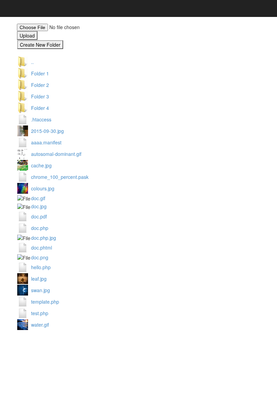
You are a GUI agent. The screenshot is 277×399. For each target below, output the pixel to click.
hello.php (41, 267)
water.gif (40, 324)
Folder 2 (40, 84)
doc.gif (38, 198)
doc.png (39, 257)
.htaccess (41, 119)
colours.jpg (42, 188)
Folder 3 (40, 96)
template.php (45, 301)
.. (32, 61)
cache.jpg (41, 165)
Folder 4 (40, 107)
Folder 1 (40, 73)
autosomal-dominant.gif (56, 153)
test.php (39, 313)
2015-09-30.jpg (47, 130)
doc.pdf (39, 216)
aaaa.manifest (46, 142)
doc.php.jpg (43, 237)
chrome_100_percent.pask (60, 176)
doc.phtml (41, 247)
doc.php (39, 228)
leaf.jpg (39, 278)
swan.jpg (40, 290)
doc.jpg (39, 206)
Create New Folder (40, 44)
